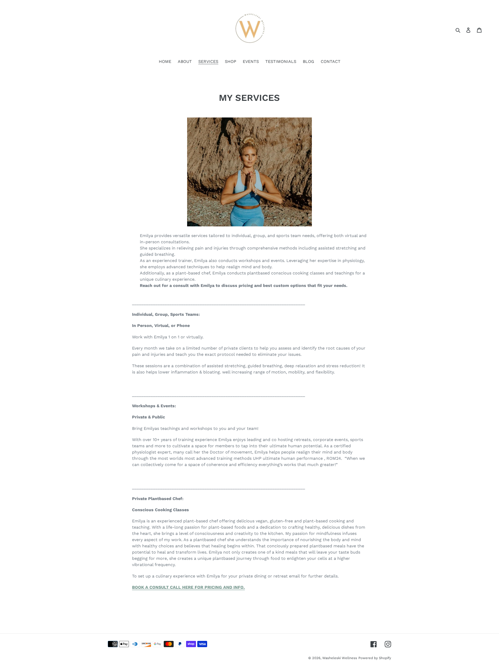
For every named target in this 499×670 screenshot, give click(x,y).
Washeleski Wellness (339, 658)
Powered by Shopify (374, 658)
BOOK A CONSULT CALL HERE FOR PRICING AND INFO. (188, 587)
